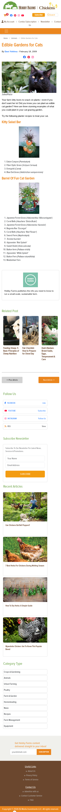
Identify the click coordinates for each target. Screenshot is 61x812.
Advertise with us (32, 791)
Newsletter (45, 21)
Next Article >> (49, 380)
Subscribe (39, 14)
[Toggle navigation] (6, 31)
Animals (14, 38)
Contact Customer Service (31, 795)
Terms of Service (31, 779)
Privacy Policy (31, 775)
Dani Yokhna (11, 51)
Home (6, 38)
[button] (54, 330)
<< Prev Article (12, 380)
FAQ (31, 800)
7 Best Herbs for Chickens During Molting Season (24, 565)
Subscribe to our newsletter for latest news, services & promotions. (23, 449)
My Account (9, 21)
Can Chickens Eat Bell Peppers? (17, 525)
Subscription (44, 752)
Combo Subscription (27, 21)
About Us (31, 771)
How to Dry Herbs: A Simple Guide (18, 605)
